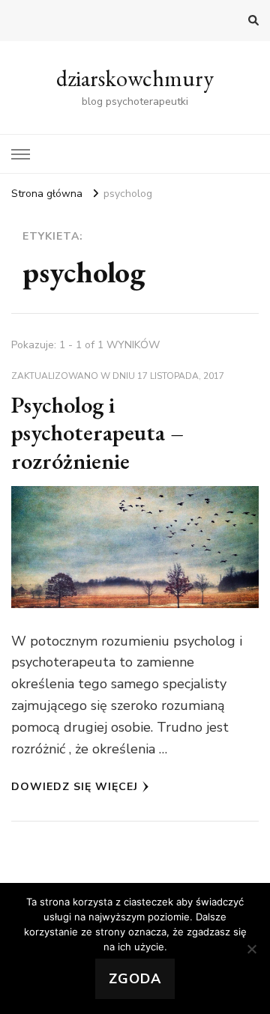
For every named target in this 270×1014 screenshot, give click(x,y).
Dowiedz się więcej (74, 787)
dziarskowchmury (135, 78)
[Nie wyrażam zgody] (251, 948)
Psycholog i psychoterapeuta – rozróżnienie (97, 433)
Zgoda (135, 979)
